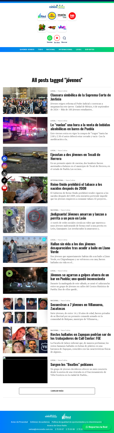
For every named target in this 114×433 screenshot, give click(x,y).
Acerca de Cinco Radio (57, 425)
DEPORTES (89, 50)
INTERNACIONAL (65, 50)
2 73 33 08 (70, 429)
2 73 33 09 (81, 429)
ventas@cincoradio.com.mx (41, 429)
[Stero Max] (52, 27)
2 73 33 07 (59, 429)
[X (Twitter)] (4, 173)
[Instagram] (4, 166)
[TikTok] (4, 181)
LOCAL (79, 50)
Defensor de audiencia (40, 422)
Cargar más (57, 391)
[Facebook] (4, 158)
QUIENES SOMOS (27, 50)
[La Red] (41, 16)
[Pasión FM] (62, 16)
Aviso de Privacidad (19, 422)
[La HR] (72, 16)
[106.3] (62, 27)
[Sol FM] (41, 27)
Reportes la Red (97, 426)
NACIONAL (50, 50)
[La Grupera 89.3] (52, 16)
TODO (40, 50)
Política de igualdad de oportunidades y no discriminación (77, 422)
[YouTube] (4, 188)
